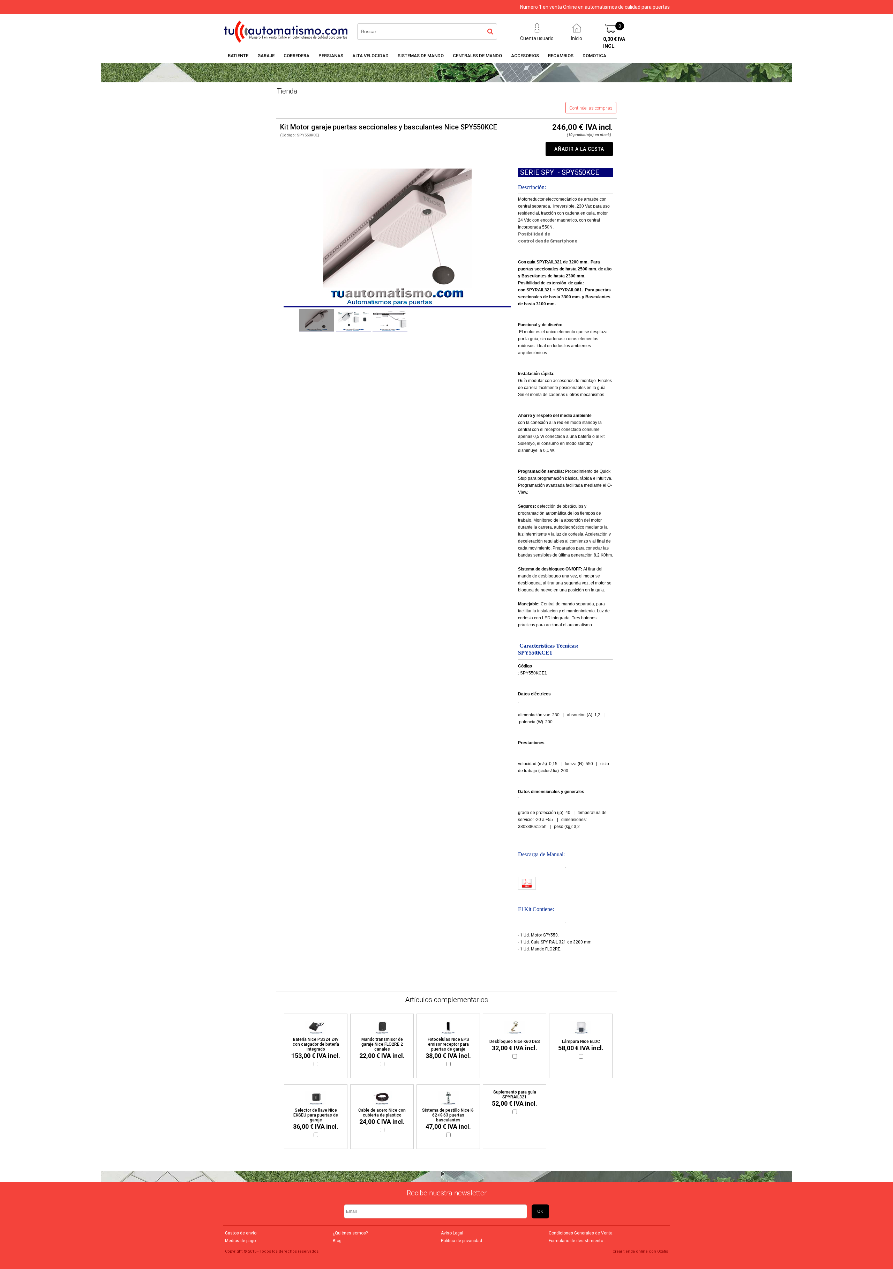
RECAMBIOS (560, 55)
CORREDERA (296, 55)
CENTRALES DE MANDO (477, 55)
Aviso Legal (452, 1233)
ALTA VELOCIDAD (370, 55)
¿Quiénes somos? (350, 1233)
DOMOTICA (594, 55)
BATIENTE (238, 55)
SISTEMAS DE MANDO (421, 55)
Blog (337, 1240)
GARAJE (266, 55)
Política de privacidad (461, 1240)
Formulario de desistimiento (576, 1240)
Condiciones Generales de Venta (581, 1233)
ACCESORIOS (525, 55)
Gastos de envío (240, 1233)
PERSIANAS (330, 55)
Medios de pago (240, 1240)
